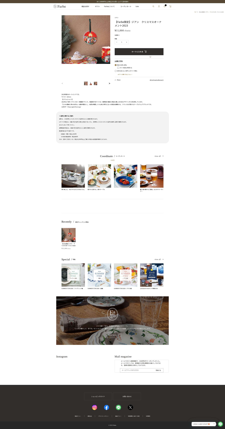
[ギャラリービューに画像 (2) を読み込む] (90, 83)
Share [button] (118, 80)
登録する (158, 370)
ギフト (97, 6)
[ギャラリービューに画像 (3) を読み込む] (95, 83)
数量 (116, 39)
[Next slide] (109, 83)
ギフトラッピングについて (156, 80)
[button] (153, 6)
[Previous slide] (63, 83)
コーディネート (125, 6)
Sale (137, 6)
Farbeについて (109, 6)
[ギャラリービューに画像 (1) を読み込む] (86, 83)
